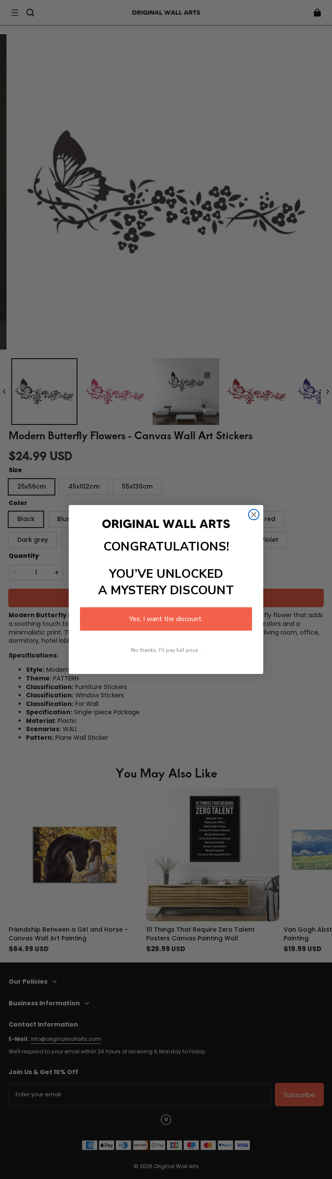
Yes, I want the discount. (166, 619)
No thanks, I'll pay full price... (166, 650)
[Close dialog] (254, 514)
